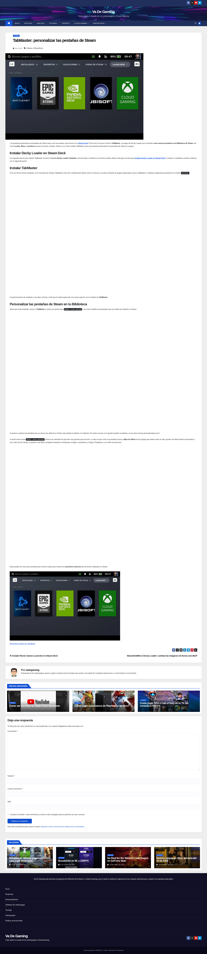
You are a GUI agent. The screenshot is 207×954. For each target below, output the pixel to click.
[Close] (204, 2)
